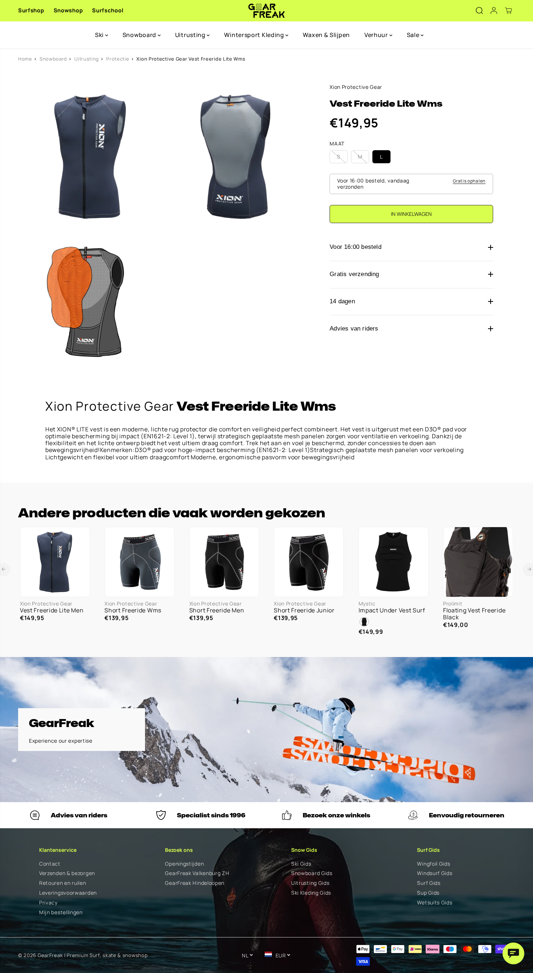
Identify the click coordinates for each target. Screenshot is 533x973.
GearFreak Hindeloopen (194, 883)
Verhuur (376, 35)
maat (337, 144)
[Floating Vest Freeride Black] (478, 561)
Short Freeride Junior (304, 610)
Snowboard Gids (311, 873)
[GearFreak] (267, 10)
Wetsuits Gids (434, 903)
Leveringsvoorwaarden (68, 893)
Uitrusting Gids (310, 883)
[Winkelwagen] (508, 10)
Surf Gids (428, 883)
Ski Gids (301, 864)
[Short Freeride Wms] (139, 561)
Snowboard (140, 35)
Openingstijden (184, 864)
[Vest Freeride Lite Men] (55, 561)
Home (25, 59)
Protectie (117, 59)
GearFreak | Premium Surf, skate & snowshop (93, 955)
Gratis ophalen (469, 181)
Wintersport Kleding (254, 35)
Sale (414, 35)
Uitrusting (191, 35)
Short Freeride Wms (132, 610)
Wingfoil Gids (433, 864)
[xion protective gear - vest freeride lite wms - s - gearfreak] (90, 156)
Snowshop (68, 10)
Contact (50, 864)
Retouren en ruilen (62, 883)
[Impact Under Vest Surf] (393, 561)
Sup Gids (428, 893)
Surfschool (107, 10)
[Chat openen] (513, 953)
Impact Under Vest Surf (392, 610)
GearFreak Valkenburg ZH (197, 873)
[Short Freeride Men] (224, 561)
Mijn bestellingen (61, 913)
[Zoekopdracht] (479, 10)
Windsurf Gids (434, 873)
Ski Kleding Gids (311, 893)
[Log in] (493, 10)
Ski (100, 35)
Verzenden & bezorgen (67, 873)
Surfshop (31, 10)
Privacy (48, 903)
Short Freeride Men (216, 610)
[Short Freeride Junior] (308, 561)
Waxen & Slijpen (326, 35)
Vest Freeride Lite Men (51, 610)
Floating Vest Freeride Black (474, 614)
